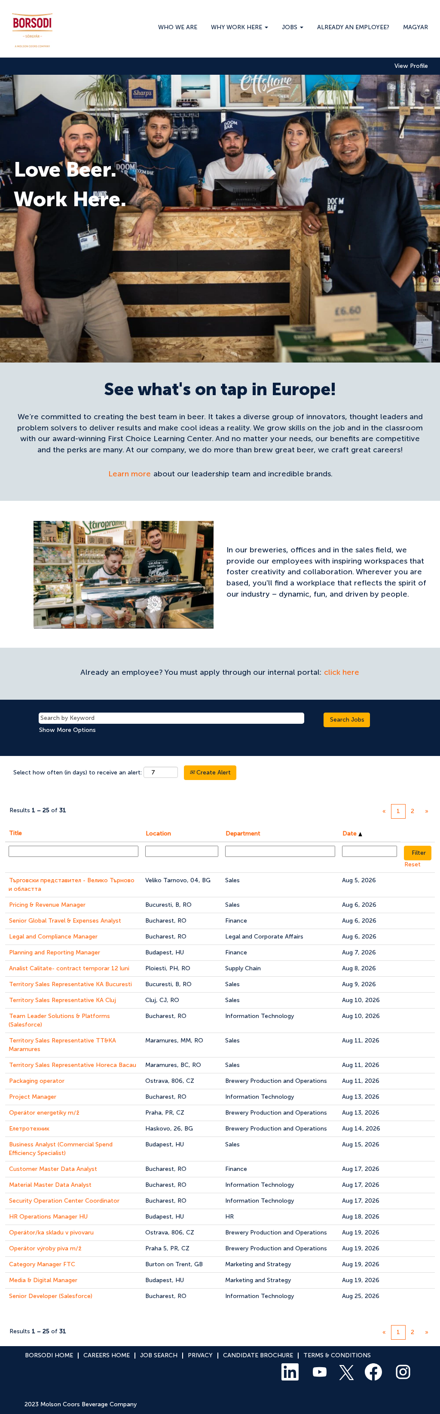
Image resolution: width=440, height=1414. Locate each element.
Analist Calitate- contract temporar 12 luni (69, 968)
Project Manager (32, 1096)
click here (341, 672)
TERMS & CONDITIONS (337, 1355)
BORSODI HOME (49, 1355)
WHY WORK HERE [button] (237, 27)
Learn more (129, 473)
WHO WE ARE (177, 27)
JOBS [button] (290, 27)
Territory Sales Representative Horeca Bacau (72, 1065)
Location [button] (158, 833)
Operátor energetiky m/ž (44, 1112)
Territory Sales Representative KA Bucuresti (70, 984)
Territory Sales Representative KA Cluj (62, 1000)
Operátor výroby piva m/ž (45, 1248)
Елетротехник (29, 1128)
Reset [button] (412, 864)
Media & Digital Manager (43, 1280)
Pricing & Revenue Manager (47, 904)
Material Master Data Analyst (50, 1184)
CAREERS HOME (106, 1355)
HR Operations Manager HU (48, 1216)
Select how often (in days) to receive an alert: (77, 772)
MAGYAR (415, 27)
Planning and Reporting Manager (54, 952)
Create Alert (213, 772)
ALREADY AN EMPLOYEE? (353, 27)
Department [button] (243, 833)
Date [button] (350, 833)
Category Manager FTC (42, 1264)
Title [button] (15, 833)
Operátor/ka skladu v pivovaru (51, 1232)
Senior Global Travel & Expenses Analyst (65, 920)
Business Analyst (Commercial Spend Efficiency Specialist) (61, 1149)
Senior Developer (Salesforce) (50, 1296)
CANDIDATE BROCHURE (258, 1355)
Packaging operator (36, 1081)
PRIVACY (200, 1355)
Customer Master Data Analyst (53, 1169)
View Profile (411, 66)
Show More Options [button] (67, 730)
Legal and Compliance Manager (53, 936)
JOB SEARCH (158, 1355)
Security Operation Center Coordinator (64, 1200)
